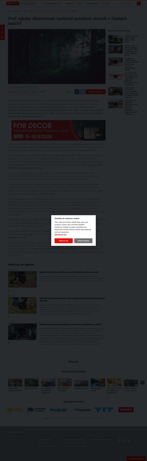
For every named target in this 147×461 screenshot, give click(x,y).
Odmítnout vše (60, 235)
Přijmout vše (63, 241)
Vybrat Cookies (83, 241)
